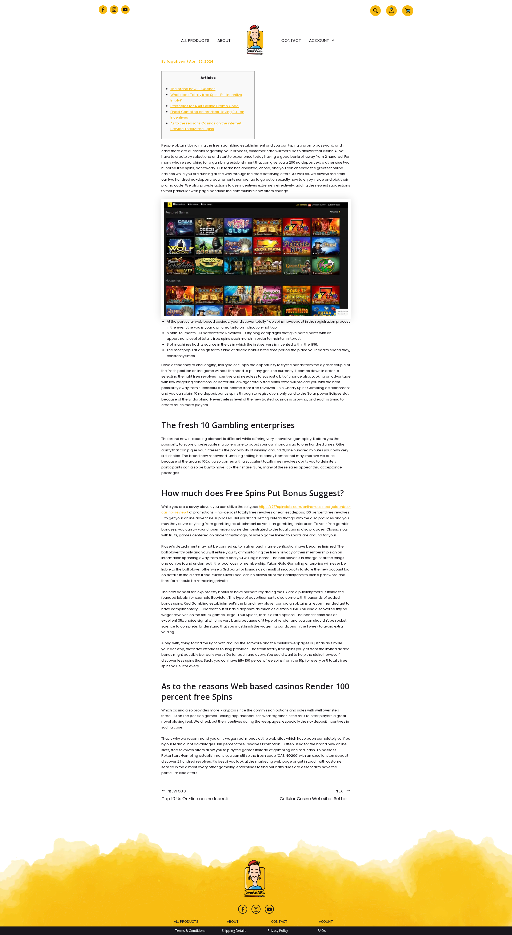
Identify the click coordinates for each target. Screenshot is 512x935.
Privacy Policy (278, 930)
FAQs (322, 930)
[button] (375, 10)
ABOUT (233, 921)
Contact (291, 40)
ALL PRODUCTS (186, 921)
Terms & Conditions (190, 930)
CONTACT (279, 921)
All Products (195, 40)
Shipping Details (234, 930)
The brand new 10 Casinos (192, 88)
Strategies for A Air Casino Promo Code (204, 105)
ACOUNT (326, 921)
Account (319, 40)
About (224, 40)
